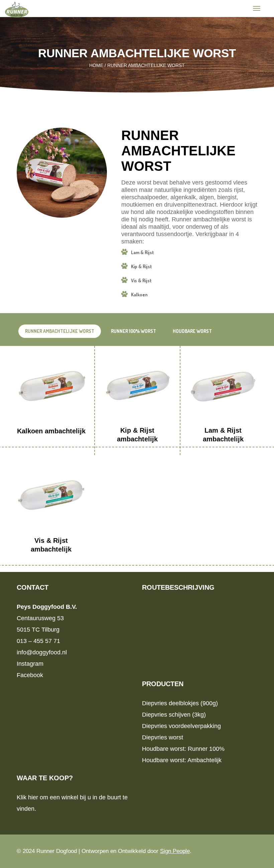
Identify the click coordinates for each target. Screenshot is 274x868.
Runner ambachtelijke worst (59, 331)
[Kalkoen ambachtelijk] (51, 387)
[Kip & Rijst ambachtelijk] (137, 387)
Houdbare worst (192, 331)
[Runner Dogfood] (16, 9)
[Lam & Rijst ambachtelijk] (223, 387)
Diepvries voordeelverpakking (181, 726)
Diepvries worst (162, 737)
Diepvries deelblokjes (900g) (180, 703)
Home (96, 65)
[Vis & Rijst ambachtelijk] (51, 496)
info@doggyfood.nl (42, 652)
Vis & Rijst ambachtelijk (51, 545)
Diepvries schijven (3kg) (174, 714)
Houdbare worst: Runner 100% (183, 748)
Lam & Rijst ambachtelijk (223, 435)
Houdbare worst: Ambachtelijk (182, 760)
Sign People (175, 851)
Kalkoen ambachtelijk (51, 431)
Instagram (30, 663)
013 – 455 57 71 (38, 641)
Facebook (30, 675)
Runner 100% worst (133, 331)
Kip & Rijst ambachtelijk (137, 435)
